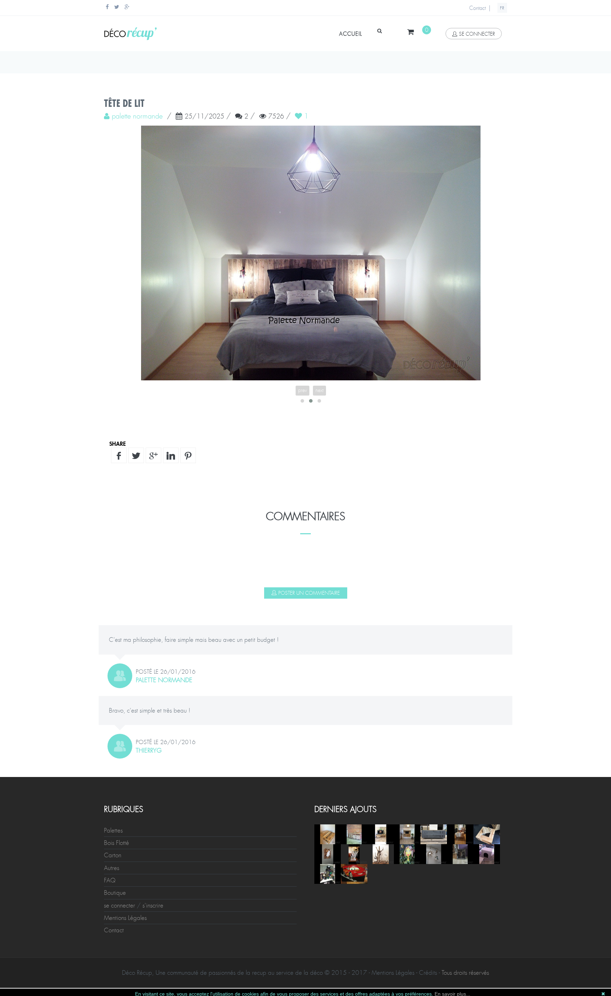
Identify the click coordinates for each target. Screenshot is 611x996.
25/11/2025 (204, 116)
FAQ (110, 880)
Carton (112, 855)
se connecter (477, 34)
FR (502, 8)
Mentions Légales (125, 918)
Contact (477, 8)
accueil (350, 34)
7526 (276, 116)
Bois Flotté (116, 843)
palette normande (164, 680)
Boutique (115, 893)
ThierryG (149, 750)
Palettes (113, 830)
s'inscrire (152, 905)
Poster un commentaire (309, 593)
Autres (111, 868)
